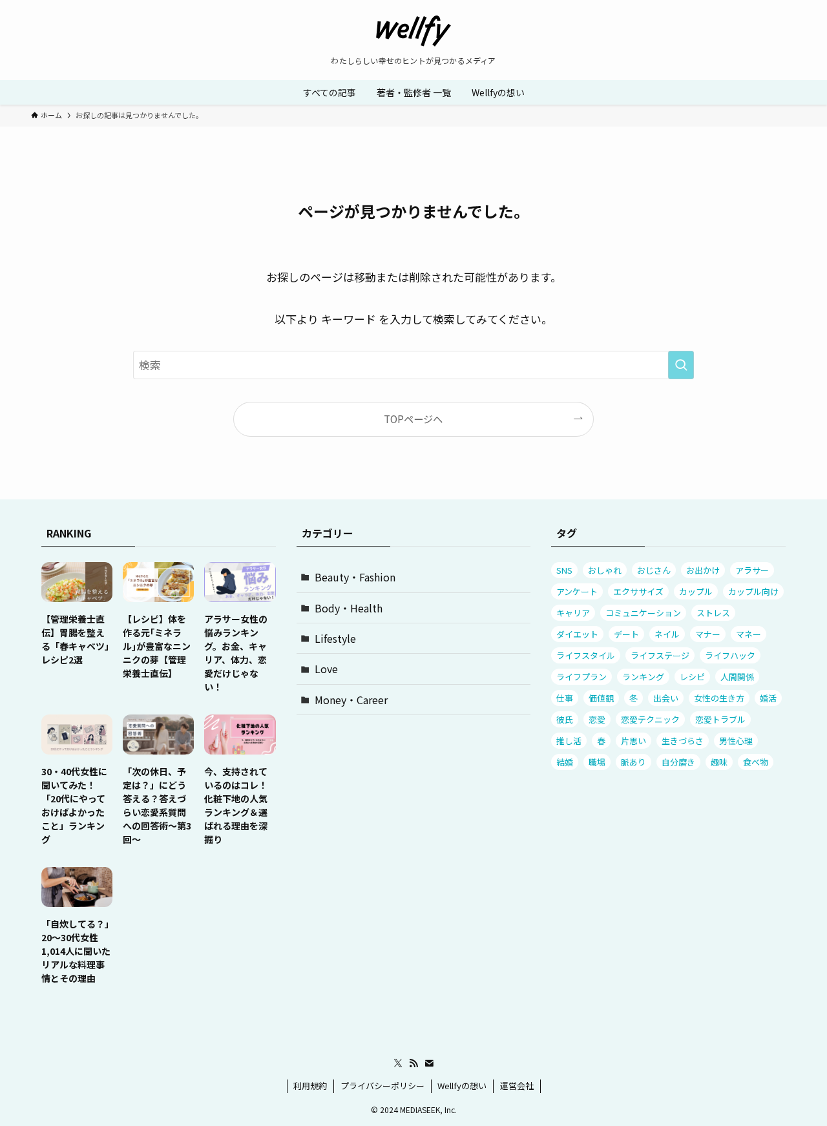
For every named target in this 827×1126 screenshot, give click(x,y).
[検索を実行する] (681, 365)
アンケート (577, 591)
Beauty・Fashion (355, 577)
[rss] (413, 1063)
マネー (748, 634)
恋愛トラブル (720, 719)
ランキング (643, 677)
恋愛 (597, 719)
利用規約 (310, 1085)
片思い (633, 741)
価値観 (601, 698)
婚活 (768, 698)
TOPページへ (413, 419)
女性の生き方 (719, 698)
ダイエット (577, 634)
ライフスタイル (585, 655)
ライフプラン (581, 677)
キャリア (573, 613)
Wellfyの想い (462, 1085)
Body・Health (348, 608)
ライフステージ (660, 655)
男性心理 (736, 741)
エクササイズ (638, 591)
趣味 (719, 762)
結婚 (564, 762)
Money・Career (351, 699)
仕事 (564, 698)
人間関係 (737, 677)
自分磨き (678, 762)
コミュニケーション (643, 613)
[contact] (429, 1063)
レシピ (692, 677)
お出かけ (703, 570)
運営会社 (517, 1085)
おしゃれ (605, 570)
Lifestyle (335, 638)
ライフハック (730, 655)
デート (626, 634)
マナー (707, 634)
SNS (564, 570)
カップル (696, 591)
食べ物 (755, 762)
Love (326, 668)
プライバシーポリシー (382, 1085)
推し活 (568, 741)
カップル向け (753, 591)
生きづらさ (683, 741)
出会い (665, 698)
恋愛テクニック (650, 719)
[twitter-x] (398, 1063)
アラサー (752, 570)
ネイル (667, 634)
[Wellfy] (413, 31)
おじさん (654, 570)
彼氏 (564, 719)
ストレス (713, 613)
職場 (597, 762)
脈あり (633, 762)
